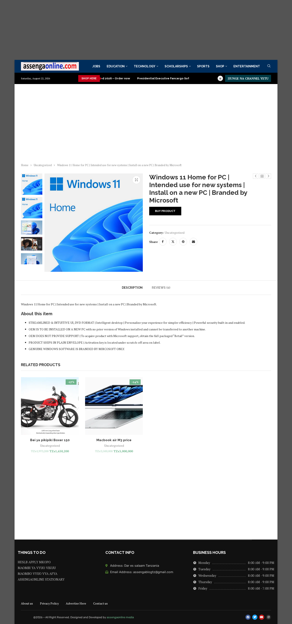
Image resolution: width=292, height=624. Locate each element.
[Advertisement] (128, 30)
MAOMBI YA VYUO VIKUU (37, 567)
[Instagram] (268, 617)
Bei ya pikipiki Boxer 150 (50, 440)
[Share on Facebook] (163, 241)
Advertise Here (76, 603)
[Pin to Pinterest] (183, 241)
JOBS (96, 66)
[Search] (269, 66)
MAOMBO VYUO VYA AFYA (37, 573)
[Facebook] (248, 617)
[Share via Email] (193, 241)
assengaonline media (120, 617)
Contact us (100, 603)
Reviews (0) (161, 287)
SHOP (220, 66)
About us (27, 603)
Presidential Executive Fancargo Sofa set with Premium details (167, 78)
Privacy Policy (49, 603)
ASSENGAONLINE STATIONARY (41, 579)
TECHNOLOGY (144, 66)
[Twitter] (254, 617)
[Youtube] (261, 617)
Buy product (165, 211)
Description (132, 287)
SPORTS (203, 66)
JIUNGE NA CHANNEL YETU (248, 78)
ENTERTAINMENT (246, 66)
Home (24, 165)
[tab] (132, 287)
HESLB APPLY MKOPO (34, 562)
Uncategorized (43, 165)
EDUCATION (116, 66)
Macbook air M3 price (113, 440)
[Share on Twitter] (173, 241)
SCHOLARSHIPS (176, 66)
